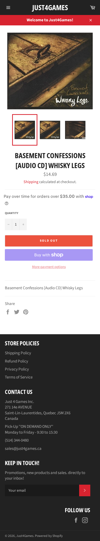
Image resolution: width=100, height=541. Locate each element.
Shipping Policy (18, 353)
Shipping (31, 182)
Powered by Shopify (49, 536)
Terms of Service (19, 377)
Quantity (11, 213)
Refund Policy (16, 361)
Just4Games (50, 7)
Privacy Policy (17, 369)
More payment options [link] (49, 267)
